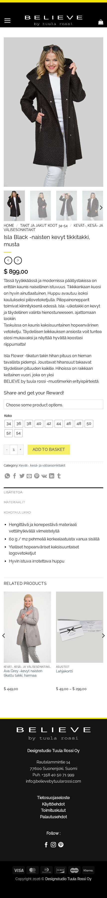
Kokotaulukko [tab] (17, 512)
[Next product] (8, 260)
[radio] (9, 423)
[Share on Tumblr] (58, 476)
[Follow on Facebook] (46, 845)
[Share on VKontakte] (44, 476)
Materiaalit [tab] (14, 502)
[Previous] (11, 112)
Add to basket (49, 449)
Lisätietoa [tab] (13, 492)
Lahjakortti (64, 671)
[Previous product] (18, 260)
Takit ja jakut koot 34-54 (44, 226)
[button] (7, 20)
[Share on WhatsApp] (7, 476)
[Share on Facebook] (14, 476)
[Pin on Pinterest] (36, 476)
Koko (8, 416)
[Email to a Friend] (29, 476)
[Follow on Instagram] (53, 845)
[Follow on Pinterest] (60, 845)
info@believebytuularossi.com (53, 781)
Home (9, 226)
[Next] (95, 112)
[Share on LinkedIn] (51, 476)
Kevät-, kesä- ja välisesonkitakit (42, 465)
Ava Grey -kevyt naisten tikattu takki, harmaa (23, 673)
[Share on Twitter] (22, 476)
